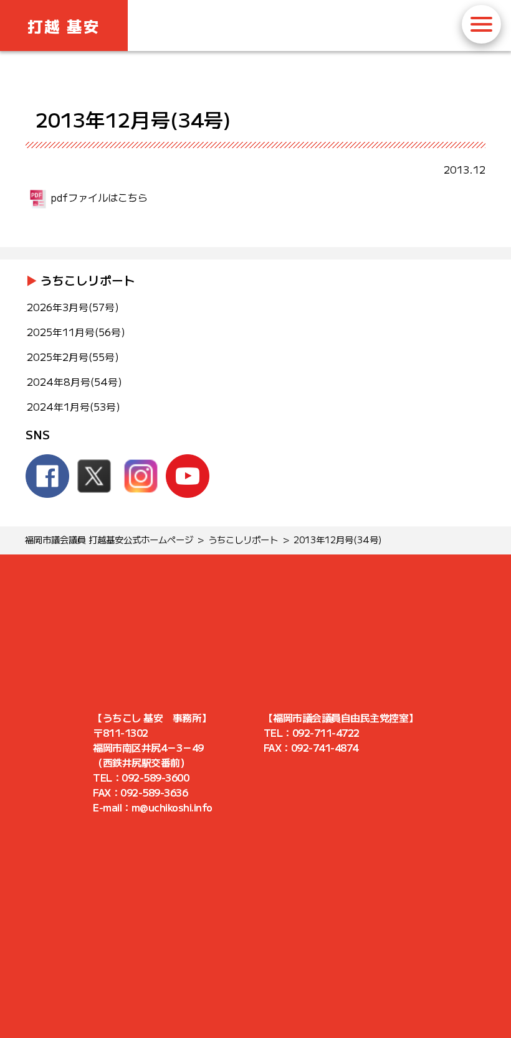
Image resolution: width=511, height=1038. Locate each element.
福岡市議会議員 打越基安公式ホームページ (109, 539)
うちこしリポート (88, 279)
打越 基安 (63, 25)
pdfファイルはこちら (99, 197)
